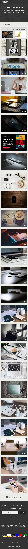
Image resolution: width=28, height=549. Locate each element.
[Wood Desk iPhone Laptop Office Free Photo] (14, 438)
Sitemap (14, 544)
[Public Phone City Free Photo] (14, 39)
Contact (8, 542)
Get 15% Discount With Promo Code (16, 29)
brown (19, 536)
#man (14, 523)
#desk (8, 525)
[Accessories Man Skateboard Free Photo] (14, 172)
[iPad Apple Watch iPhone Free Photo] (14, 96)
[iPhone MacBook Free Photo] (14, 248)
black (13, 535)
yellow (4, 536)
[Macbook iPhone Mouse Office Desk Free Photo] (14, 286)
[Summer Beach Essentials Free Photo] (14, 210)
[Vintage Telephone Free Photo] (14, 324)
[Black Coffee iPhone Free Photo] (14, 343)
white (9, 535)
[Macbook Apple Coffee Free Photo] (14, 362)
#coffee (25, 525)
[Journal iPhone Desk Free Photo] (14, 229)
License (19, 542)
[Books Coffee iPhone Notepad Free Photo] (14, 419)
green (25, 535)
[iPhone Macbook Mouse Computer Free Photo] (14, 267)
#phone (14, 528)
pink (24, 536)
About (3, 542)
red (21, 535)
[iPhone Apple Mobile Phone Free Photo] (14, 115)
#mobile (20, 525)
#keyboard (4, 526)
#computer (10, 526)
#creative (3, 525)
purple (14, 536)
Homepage (4, 24)
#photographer (22, 526)
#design (24, 523)
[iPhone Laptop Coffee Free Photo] (14, 400)
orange (9, 536)
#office (15, 525)
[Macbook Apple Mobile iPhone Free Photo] (14, 381)
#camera (16, 526)
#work (11, 525)
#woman (10, 523)
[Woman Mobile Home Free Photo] (14, 77)
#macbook (19, 523)
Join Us (14, 542)
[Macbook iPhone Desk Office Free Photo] (14, 153)
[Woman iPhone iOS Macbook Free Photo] (14, 457)
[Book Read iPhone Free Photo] (14, 305)
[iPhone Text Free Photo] (14, 191)
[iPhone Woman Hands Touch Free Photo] (14, 476)
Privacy (24, 542)
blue (18, 535)
